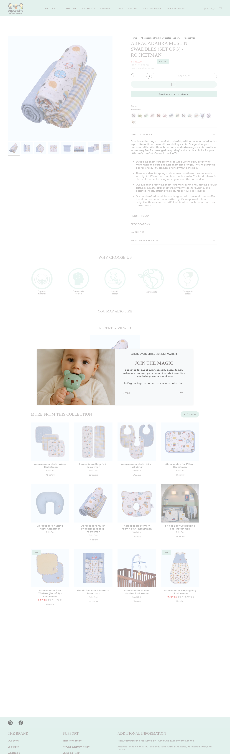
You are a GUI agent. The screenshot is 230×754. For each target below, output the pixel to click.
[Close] (188, 353)
